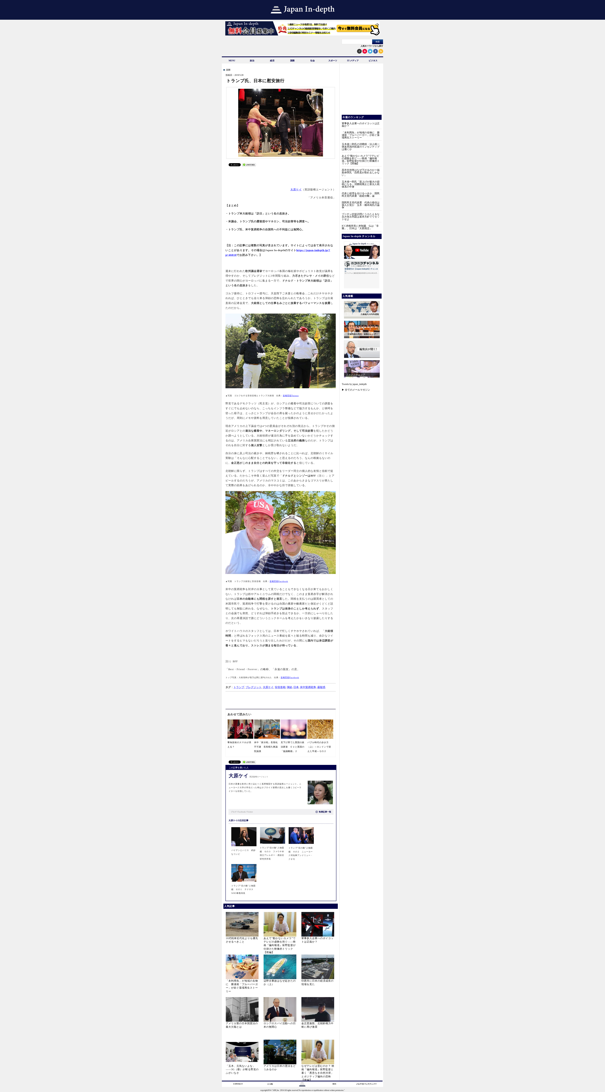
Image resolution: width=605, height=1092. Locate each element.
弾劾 (289, 687)
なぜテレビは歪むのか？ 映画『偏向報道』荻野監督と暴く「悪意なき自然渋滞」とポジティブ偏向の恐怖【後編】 (317, 1073)
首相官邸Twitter (291, 395)
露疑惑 (321, 687)
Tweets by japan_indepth (354, 384)
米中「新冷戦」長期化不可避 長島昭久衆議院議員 (266, 746)
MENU (232, 60)
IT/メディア (353, 60)
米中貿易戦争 (308, 687)
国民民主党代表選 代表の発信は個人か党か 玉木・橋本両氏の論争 (361, 205)
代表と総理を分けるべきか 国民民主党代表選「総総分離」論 (361, 194)
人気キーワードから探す (372, 46)
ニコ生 (270, 1084)
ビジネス (373, 60)
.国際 (227, 70)
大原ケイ (296, 189)
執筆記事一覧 (325, 812)
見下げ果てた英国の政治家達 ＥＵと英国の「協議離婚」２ (292, 746)
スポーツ (332, 60)
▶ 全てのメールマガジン (356, 389)
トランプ (238, 687)
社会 (312, 60)
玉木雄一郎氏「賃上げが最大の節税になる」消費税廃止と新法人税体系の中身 (361, 184)
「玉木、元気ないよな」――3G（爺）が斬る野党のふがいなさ (242, 1069)
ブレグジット (253, 687)
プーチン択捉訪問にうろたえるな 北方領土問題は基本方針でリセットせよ (362, 217)
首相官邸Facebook (279, 581)
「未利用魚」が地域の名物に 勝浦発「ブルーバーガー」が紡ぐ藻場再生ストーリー (361, 135)
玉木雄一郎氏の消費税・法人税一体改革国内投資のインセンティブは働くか (361, 147)
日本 (296, 687)
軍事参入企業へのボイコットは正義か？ (361, 124)
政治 (252, 60)
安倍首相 (280, 687)
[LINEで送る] (249, 165)
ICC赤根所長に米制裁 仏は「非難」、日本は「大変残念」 (360, 227)
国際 (292, 60)
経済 (272, 60)
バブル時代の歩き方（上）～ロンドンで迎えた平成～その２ (319, 746)
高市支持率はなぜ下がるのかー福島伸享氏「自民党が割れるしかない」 (361, 172)
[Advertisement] (280, 175)
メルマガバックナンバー (366, 1084)
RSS (334, 1084)
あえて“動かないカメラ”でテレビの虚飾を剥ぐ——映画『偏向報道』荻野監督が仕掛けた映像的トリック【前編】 (280, 945)
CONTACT (238, 1084)
